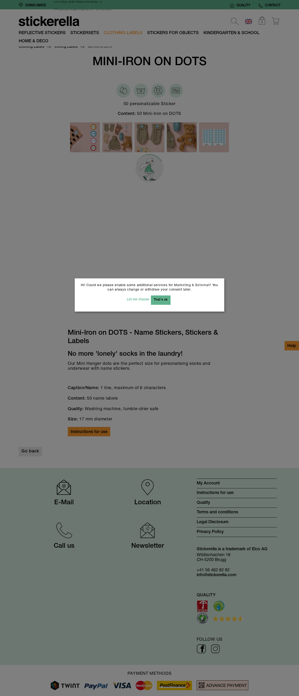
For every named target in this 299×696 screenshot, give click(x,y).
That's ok (161, 300)
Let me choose (138, 299)
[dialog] (149, 348)
